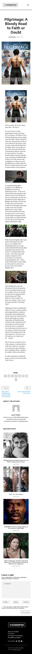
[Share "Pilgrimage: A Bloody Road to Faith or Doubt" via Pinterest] (16, 376)
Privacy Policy (17, 649)
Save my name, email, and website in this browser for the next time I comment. (15, 607)
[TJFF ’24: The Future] (16, 479)
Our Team (11, 633)
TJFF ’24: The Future (16, 494)
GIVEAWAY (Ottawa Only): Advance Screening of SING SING (16, 527)
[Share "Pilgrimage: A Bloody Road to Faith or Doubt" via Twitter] (9, 376)
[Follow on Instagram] (19, 641)
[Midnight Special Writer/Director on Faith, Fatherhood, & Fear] (16, 445)
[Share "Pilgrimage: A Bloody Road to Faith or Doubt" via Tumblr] (12, 376)
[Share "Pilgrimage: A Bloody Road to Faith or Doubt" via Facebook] (5, 376)
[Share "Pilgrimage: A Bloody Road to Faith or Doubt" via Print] (16, 379)
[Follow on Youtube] (21, 641)
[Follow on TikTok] (16, 641)
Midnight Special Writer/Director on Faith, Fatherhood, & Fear (16, 461)
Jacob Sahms (12, 37)
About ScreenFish (13, 631)
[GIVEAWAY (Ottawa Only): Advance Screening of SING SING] (16, 511)
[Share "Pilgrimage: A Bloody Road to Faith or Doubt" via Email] (26, 376)
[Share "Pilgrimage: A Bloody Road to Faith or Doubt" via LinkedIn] (19, 376)
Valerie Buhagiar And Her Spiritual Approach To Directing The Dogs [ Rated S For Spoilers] (16, 562)
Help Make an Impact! (14, 637)
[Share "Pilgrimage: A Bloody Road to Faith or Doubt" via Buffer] (23, 376)
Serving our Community (15, 635)
